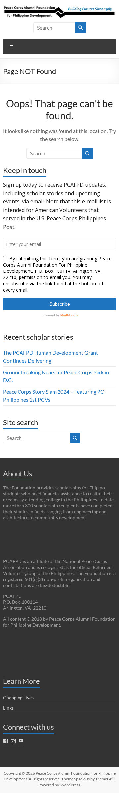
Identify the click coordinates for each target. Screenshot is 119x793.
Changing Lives (18, 697)
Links (8, 708)
